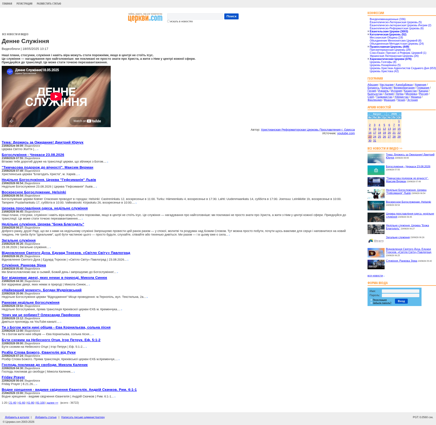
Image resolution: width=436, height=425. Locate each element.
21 (394, 132)
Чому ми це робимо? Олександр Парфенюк (41, 315)
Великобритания (404, 87)
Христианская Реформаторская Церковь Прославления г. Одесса (308, 129)
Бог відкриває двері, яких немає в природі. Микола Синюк (54, 277)
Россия (423, 93)
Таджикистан (384, 96)
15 (399, 128)
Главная (7, 3)
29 (399, 136)
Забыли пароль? (382, 302)
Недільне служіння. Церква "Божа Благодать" (43, 224)
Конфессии (376, 13)
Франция (389, 100)
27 (389, 136)
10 (374, 128)
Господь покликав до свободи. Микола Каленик (45, 365)
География (375, 78)
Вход (401, 301)
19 (384, 132)
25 (379, 136)
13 (389, 128)
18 (379, 132)
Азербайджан (404, 84)
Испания (396, 90)
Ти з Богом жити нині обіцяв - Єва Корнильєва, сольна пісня (56, 327)
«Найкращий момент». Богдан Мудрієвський (42, 290)
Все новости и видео (15, 34)
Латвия (389, 93)
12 (384, 128)
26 (384, 136)
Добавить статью (46, 417)
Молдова (411, 93)
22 (399, 132)
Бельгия (387, 87)
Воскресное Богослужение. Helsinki (34, 192)
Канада (423, 90)
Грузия (372, 90)
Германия (423, 87)
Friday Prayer (13, 377)
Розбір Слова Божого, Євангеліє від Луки (39, 352)
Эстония (412, 100)
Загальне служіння (19, 240)
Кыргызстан (375, 93)
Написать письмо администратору (83, 417)
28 (394, 136)
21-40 (12, 402)
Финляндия (375, 100)
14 (394, 128)
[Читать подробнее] (37, 149)
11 (379, 128)
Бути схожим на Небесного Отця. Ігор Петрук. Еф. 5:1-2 (51, 340)
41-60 (21, 402)
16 (369, 132)
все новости (375, 275)
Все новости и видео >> (385, 148)
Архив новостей (379, 107)
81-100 (40, 402)
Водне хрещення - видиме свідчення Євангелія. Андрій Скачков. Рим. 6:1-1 (69, 389)
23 (369, 136)
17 (374, 132)
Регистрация (24, 3)
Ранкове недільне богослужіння (30, 302)
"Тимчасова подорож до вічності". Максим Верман (47, 167)
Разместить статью (49, 3)
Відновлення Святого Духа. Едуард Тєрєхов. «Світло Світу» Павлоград (66, 253)
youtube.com (346, 133)
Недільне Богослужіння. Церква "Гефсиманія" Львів (49, 180)
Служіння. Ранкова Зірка (24, 265)
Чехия (401, 100)
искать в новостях (181, 21)
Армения (420, 84)
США (371, 96)
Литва (399, 93)
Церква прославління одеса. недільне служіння (45, 208)
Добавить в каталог (17, 417)
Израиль (383, 90)
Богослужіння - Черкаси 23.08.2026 (33, 155)
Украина (416, 96)
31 (374, 140)
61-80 (30, 402)
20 (389, 132)
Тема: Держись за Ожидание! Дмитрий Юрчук (42, 142)
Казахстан (410, 90)
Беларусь (373, 87)
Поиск (232, 16)
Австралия (387, 84)
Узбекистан (401, 96)
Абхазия (373, 84)
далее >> (52, 402)
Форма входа (378, 282)
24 (374, 136)
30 (369, 140)
